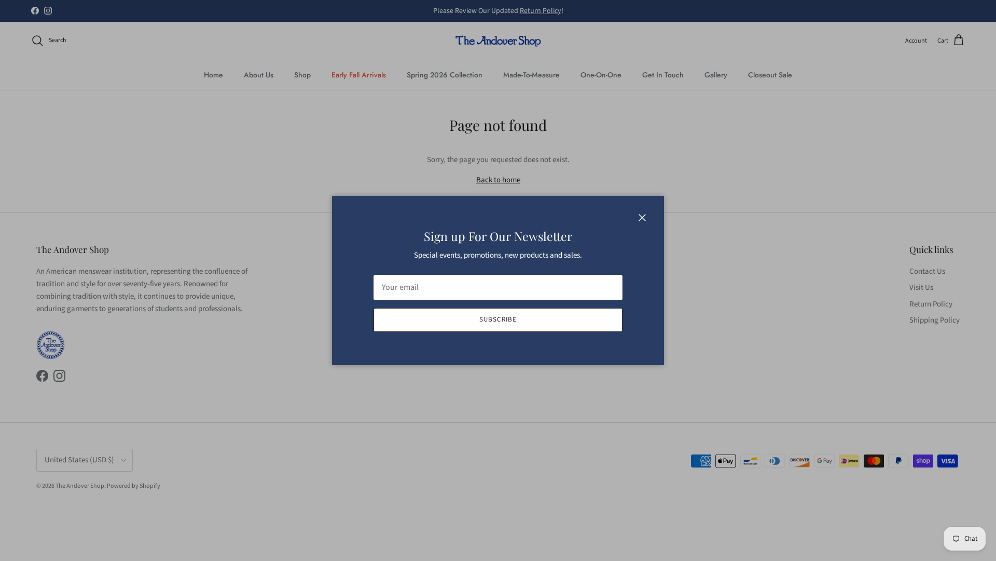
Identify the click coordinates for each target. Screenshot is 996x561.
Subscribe (497, 319)
